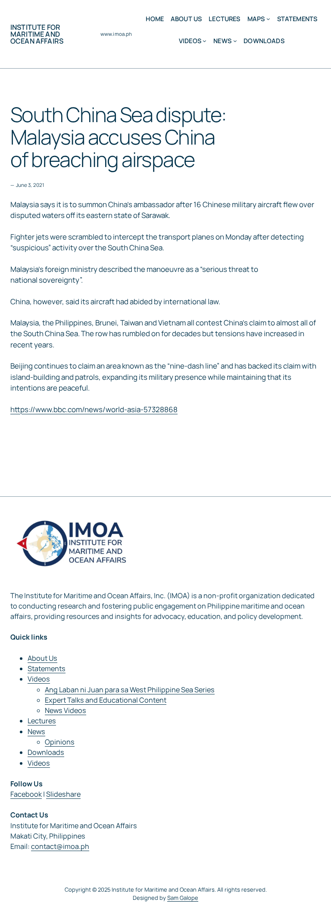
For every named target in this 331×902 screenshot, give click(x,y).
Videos (39, 679)
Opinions (60, 742)
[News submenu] (235, 41)
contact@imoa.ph (60, 846)
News (36, 731)
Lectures (42, 720)
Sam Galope (182, 898)
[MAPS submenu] (268, 19)
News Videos (65, 710)
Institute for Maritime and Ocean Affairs (36, 34)
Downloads (46, 752)
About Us (42, 658)
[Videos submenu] (204, 41)
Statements (47, 668)
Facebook (26, 794)
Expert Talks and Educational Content (105, 700)
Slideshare (63, 794)
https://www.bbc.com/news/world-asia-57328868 (94, 409)
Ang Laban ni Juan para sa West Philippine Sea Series (130, 689)
